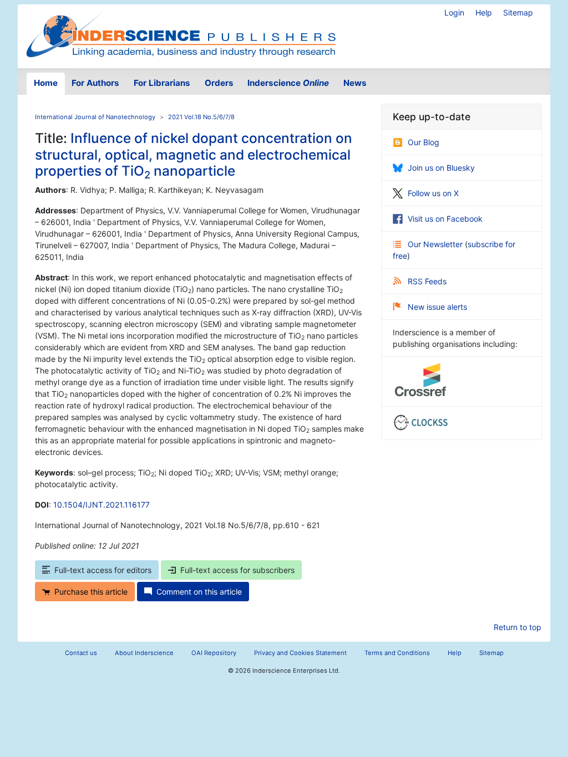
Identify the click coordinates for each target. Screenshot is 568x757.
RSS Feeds (427, 281)
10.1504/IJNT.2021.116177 (101, 504)
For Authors (95, 83)
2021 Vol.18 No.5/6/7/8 (201, 117)
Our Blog (423, 142)
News (355, 83)
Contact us (81, 653)
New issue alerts (437, 306)
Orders (219, 83)
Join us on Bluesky (441, 167)
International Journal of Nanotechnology (95, 117)
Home (46, 83)
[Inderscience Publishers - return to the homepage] (181, 31)
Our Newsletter (436, 244)
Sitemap (518, 12)
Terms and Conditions (397, 653)
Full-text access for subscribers (237, 570)
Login (454, 12)
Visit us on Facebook (445, 218)
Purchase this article (91, 591)
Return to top (517, 627)
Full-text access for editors (102, 570)
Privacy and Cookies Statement (300, 653)
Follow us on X (433, 193)
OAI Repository (213, 653)
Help (483, 12)
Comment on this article (199, 591)
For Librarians (162, 83)
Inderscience (288, 83)
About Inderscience (144, 653)
